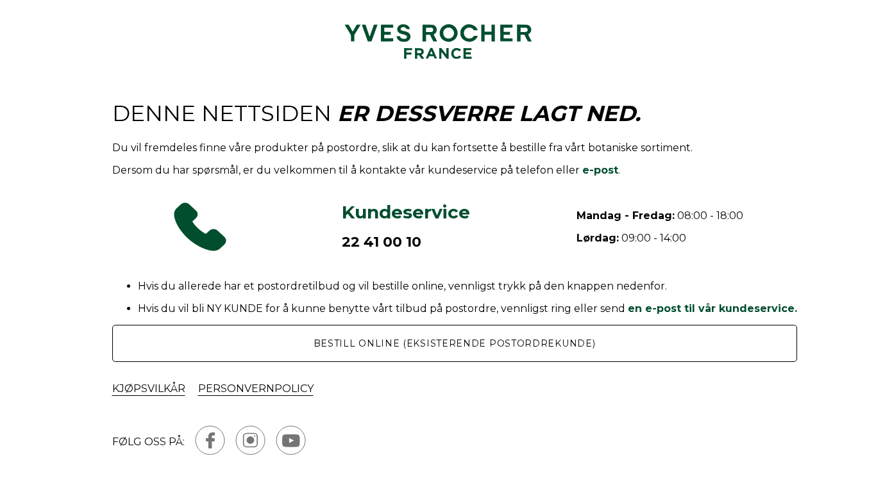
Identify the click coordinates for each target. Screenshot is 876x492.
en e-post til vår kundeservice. (712, 308)
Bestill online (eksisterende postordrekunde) (455, 343)
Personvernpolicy (256, 388)
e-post (600, 170)
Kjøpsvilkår (148, 388)
